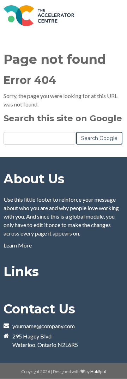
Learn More (18, 245)
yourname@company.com (43, 326)
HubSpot (98, 371)
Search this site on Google (63, 118)
